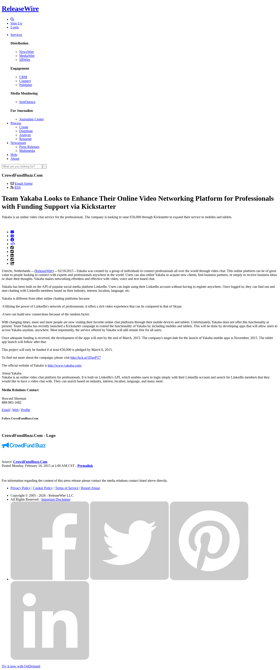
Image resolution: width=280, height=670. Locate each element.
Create (23, 127)
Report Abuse (90, 488)
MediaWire (27, 56)
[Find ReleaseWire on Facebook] (49, 579)
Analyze (25, 135)
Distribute (26, 131)
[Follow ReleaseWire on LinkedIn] (49, 659)
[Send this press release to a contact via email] (12, 232)
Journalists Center (31, 119)
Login (14, 27)
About (14, 158)
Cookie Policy (43, 488)
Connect (25, 81)
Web (15, 410)
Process (15, 123)
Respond (25, 139)
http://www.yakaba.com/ (65, 365)
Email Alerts (23, 183)
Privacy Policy (20, 488)
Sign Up (16, 23)
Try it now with (21, 666)
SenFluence (27, 102)
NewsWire (26, 52)
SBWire (24, 60)
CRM (23, 77)
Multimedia (27, 151)
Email (6, 410)
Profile (25, 410)
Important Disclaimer (55, 499)
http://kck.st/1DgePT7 (85, 357)
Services (16, 35)
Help (13, 155)
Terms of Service (67, 488)
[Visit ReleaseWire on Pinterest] (209, 579)
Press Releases (29, 147)
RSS (17, 187)
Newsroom (18, 143)
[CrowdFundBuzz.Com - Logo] (24, 447)
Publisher (25, 85)
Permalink (85, 466)
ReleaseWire (20, 8)
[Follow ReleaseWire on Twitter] (129, 579)
